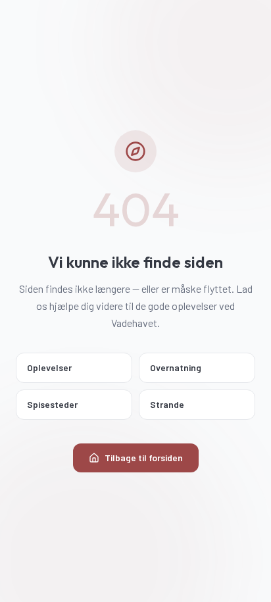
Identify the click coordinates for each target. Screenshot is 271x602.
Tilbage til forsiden (144, 457)
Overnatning (175, 367)
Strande (167, 404)
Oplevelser (49, 367)
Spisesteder (52, 404)
